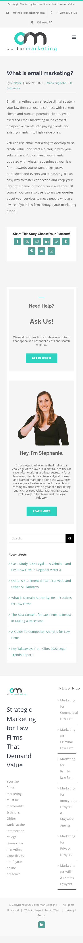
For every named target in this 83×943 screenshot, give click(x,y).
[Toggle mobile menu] (74, 37)
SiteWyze (16, 83)
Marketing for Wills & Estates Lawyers (67, 874)
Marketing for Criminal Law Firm (67, 738)
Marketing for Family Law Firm (67, 768)
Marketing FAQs (56, 83)
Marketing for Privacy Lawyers (67, 845)
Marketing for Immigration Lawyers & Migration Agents (67, 806)
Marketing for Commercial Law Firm (67, 709)
